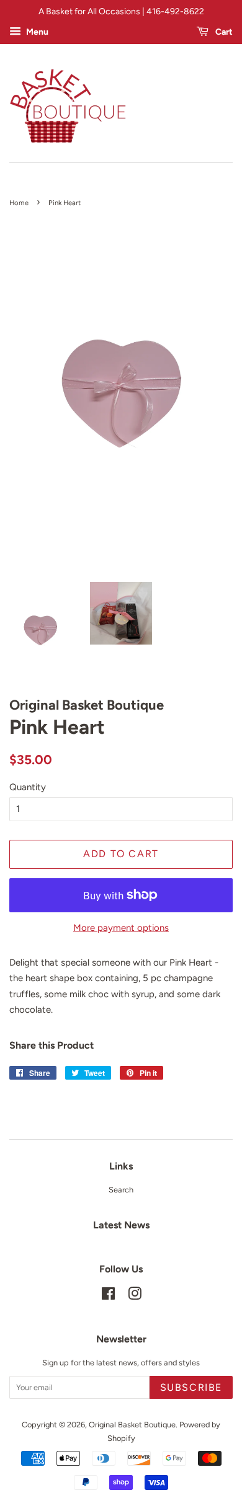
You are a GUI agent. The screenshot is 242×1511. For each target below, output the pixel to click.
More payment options (121, 927)
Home (19, 202)
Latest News (121, 1225)
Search (121, 1189)
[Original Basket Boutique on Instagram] (134, 1296)
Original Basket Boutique (132, 1424)
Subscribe (191, 1387)
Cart (223, 32)
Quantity (27, 787)
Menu (36, 32)
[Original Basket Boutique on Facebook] (108, 1296)
